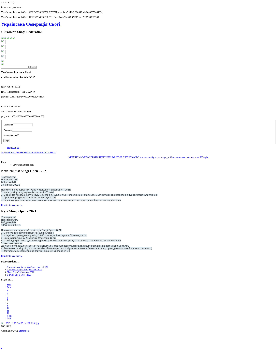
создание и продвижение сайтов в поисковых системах (28, 152)
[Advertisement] (138, 341)
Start (9, 284)
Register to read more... (11, 205)
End (9, 318)
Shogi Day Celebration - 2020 (20, 272)
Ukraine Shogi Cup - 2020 (19, 275)
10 (8, 308)
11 (8, 310)
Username (8, 124)
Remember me (10, 135)
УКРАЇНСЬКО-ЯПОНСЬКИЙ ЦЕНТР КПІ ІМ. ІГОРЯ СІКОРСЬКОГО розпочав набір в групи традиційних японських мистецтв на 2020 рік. (139, 157)
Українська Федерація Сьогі (30, 24)
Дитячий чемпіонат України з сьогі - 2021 (27, 267)
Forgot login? (13, 147)
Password (7, 130)
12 (8, 313)
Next (9, 316)
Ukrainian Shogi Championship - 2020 (24, 269)
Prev (9, 287)
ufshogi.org (24, 331)
